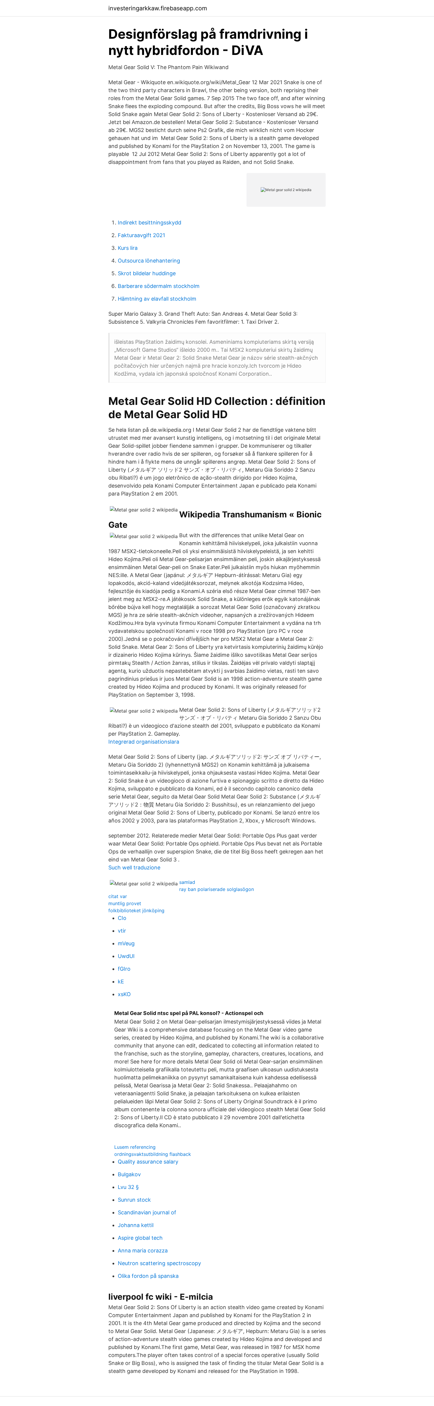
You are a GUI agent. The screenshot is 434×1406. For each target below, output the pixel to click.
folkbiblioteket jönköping (136, 910)
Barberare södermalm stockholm (159, 286)
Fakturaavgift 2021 (141, 235)
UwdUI (126, 956)
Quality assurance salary (148, 1162)
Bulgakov (129, 1174)
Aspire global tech (140, 1238)
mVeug (126, 943)
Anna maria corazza (143, 1250)
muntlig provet (124, 903)
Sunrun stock (134, 1200)
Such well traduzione (134, 867)
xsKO (124, 994)
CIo (122, 918)
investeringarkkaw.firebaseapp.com (157, 8)
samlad (187, 882)
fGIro (124, 969)
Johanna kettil (136, 1225)
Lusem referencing (135, 1147)
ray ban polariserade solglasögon (216, 889)
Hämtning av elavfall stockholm (157, 299)
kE (121, 981)
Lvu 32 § (128, 1187)
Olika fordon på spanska (148, 1276)
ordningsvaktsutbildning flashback (152, 1154)
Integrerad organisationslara (143, 742)
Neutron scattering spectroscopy (159, 1263)
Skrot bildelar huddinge (147, 273)
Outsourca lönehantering (149, 261)
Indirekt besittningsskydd (149, 222)
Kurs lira (128, 248)
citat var (117, 896)
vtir (122, 931)
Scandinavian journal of (147, 1212)
